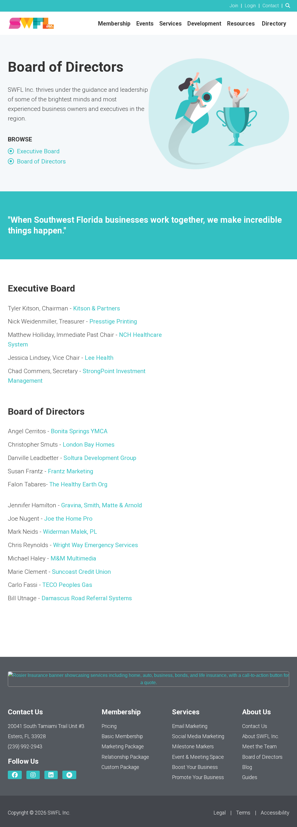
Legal (219, 813)
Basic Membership (122, 736)
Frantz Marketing (70, 471)
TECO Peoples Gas (67, 584)
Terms (243, 813)
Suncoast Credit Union (81, 571)
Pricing (109, 726)
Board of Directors (41, 161)
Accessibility (275, 813)
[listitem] (236, 5)
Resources (241, 23)
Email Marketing (189, 726)
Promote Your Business (198, 777)
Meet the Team (259, 746)
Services (170, 23)
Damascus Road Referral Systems (86, 598)
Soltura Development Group (100, 457)
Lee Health (99, 357)
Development (204, 23)
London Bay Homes (89, 444)
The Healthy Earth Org (79, 484)
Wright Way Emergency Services (95, 545)
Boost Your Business (195, 767)
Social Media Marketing (198, 736)
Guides (249, 777)
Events (144, 23)
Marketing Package (123, 746)
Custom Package (120, 767)
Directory (274, 23)
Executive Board (38, 151)
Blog (247, 767)
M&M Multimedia (73, 558)
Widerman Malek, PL (70, 531)
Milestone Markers (193, 746)
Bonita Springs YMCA (79, 431)
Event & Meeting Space (198, 757)
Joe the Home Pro (68, 518)
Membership (114, 23)
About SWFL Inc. (260, 736)
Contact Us (254, 726)
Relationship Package (125, 757)
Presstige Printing (113, 321)
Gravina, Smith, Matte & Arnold (101, 505)
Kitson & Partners (97, 308)
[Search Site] (289, 5)
